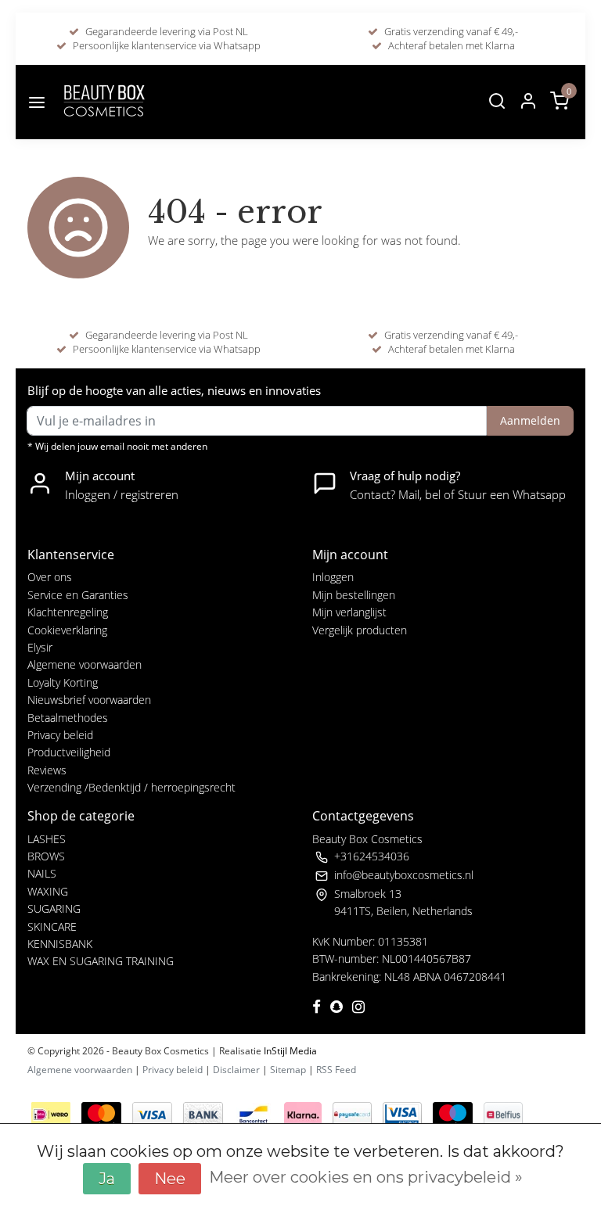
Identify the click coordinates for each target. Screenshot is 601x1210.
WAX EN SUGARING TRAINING (100, 960)
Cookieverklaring (67, 630)
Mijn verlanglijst (349, 612)
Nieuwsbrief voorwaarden (89, 699)
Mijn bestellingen (353, 594)
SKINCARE (52, 926)
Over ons (49, 576)
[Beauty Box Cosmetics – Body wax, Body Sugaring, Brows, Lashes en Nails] (103, 102)
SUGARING (54, 908)
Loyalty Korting (62, 682)
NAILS (41, 873)
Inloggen (333, 576)
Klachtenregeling (67, 612)
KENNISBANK (59, 943)
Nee (169, 1178)
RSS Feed (336, 1069)
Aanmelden (530, 420)
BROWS (46, 856)
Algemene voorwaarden (84, 664)
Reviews (47, 770)
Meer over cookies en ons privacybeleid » (366, 1177)
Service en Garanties (77, 594)
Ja (107, 1178)
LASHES (46, 838)
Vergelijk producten (359, 630)
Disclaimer (236, 1069)
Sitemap (288, 1069)
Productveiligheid (68, 752)
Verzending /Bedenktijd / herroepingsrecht (131, 787)
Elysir (39, 647)
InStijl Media (289, 1050)
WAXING (47, 891)
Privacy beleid (60, 734)
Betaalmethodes (67, 717)
